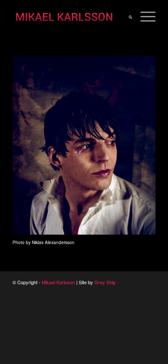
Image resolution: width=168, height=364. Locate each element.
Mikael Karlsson (58, 282)
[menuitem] (126, 17)
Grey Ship (104, 282)
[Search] (126, 17)
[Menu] (144, 17)
